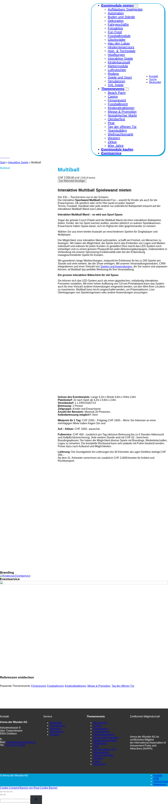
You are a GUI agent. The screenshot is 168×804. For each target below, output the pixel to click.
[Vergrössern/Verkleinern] (1, 791)
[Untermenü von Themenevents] (126, 89)
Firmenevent (38, 686)
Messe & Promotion (98, 686)
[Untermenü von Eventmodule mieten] (135, 6)
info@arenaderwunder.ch (21, 742)
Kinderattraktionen (75, 686)
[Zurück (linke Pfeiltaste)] (1, 794)
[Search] (36, 799)
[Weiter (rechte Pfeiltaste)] (4, 794)
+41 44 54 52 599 (15, 745)
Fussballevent (55, 686)
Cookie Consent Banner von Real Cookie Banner (28, 787)
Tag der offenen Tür (123, 686)
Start (2, 162)
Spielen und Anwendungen (116, 266)
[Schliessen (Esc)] (11, 791)
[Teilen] (8, 791)
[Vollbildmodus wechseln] (4, 791)
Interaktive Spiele (18, 162)
